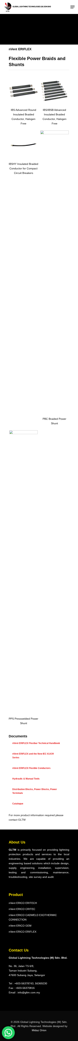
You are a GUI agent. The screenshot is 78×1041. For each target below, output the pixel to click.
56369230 (41, 983)
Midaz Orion (39, 1030)
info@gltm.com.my (29, 992)
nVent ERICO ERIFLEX (22, 931)
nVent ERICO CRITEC (22, 909)
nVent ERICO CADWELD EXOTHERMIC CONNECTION (33, 917)
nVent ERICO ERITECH (23, 902)
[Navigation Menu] (72, 7)
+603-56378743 (24, 983)
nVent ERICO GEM (20, 925)
